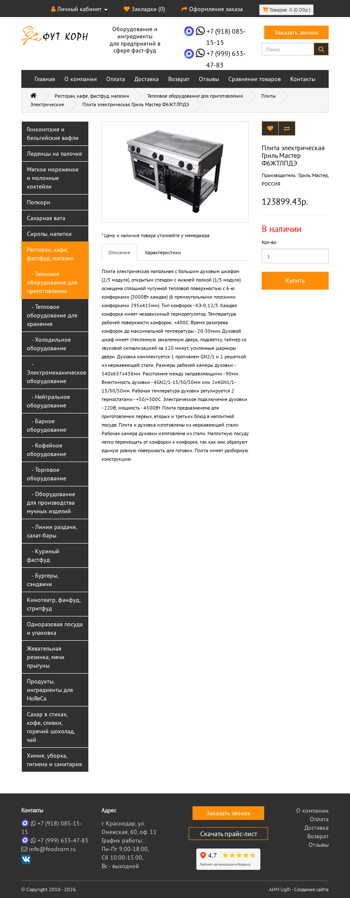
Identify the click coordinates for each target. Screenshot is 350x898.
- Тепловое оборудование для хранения (52, 315)
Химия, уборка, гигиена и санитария (54, 760)
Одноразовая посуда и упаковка (55, 628)
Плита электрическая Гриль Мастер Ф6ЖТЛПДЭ (135, 104)
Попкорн (38, 202)
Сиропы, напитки (49, 234)
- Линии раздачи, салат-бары (52, 531)
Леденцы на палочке (54, 153)
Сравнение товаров (254, 79)
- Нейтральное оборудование (48, 401)
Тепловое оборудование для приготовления (195, 96)
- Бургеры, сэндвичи (42, 580)
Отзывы (209, 79)
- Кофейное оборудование (46, 450)
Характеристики (163, 252)
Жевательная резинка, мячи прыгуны (45, 657)
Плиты (268, 96)
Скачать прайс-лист (228, 833)
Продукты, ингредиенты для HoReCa (50, 689)
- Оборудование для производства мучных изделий (51, 502)
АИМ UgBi (280, 889)
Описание (119, 252)
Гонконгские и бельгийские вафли (53, 133)
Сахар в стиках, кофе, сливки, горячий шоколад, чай (51, 727)
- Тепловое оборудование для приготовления (52, 282)
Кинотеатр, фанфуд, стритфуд (54, 604)
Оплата (115, 79)
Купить (295, 280)
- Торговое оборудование (46, 474)
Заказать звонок (296, 32)
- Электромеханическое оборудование (56, 372)
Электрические (47, 104)
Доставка (146, 79)
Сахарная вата (46, 218)
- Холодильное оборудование (49, 344)
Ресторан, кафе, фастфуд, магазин (92, 96)
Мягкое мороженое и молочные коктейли (53, 178)
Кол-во (269, 242)
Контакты (302, 79)
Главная (45, 79)
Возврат (179, 79)
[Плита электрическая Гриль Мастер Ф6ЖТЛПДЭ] (175, 172)
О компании (80, 79)
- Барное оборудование (46, 425)
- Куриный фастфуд (43, 555)
